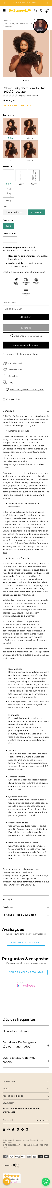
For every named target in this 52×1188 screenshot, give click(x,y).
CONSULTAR (26, 317)
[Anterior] (4, 3)
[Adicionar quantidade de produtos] (5, 239)
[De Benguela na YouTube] (9, 1130)
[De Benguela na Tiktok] (13, 1130)
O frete (6, 354)
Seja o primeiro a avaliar (26, 942)
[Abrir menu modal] (4, 10)
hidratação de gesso (36, 733)
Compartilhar (13, 399)
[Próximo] (47, 3)
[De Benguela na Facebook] (18, 1130)
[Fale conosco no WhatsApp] (46, 1182)
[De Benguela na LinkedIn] (27, 1130)
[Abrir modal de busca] (35, 10)
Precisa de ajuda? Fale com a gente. (27, 389)
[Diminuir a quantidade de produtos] (14, 239)
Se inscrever (42, 1120)
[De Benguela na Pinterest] (23, 1130)
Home (6, 21)
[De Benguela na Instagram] (4, 1130)
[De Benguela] (19, 10)
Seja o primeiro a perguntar (26, 972)
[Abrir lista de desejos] (42, 10)
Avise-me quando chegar (26, 345)
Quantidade (9, 233)
